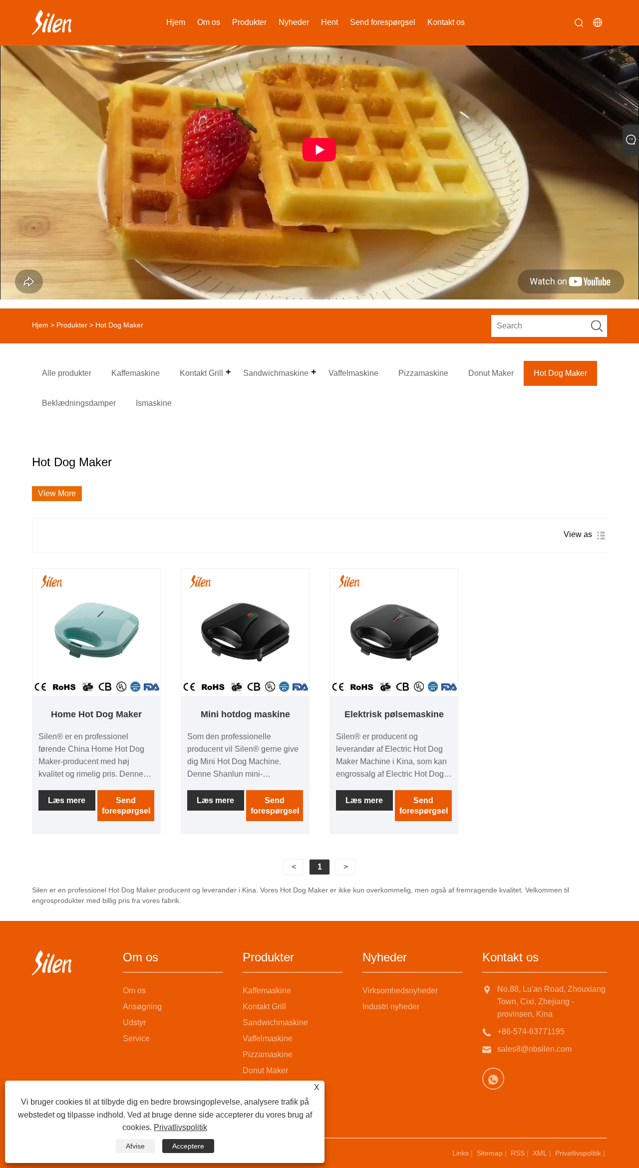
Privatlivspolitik (578, 1153)
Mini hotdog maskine (245, 714)
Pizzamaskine (268, 1054)
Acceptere (188, 1146)
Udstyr (134, 1022)
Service (136, 1038)
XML (540, 1153)
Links (460, 1153)
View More (57, 493)
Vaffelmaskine (268, 1038)
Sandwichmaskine (275, 1022)
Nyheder (294, 22)
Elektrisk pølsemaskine (394, 714)
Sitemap (490, 1153)
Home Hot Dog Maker (96, 714)
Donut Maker (265, 1070)
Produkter (249, 22)
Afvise (135, 1146)
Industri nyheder (390, 1006)
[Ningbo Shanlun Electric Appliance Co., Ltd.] (51, 22)
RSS (518, 1153)
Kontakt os (446, 22)
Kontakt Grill (264, 1006)
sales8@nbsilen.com (534, 1049)
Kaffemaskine (267, 990)
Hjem (175, 22)
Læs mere (66, 800)
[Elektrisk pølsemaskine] (394, 632)
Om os (208, 22)
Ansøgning (142, 1006)
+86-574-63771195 (531, 1031)
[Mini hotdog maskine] (245, 632)
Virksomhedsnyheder (400, 990)
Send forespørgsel (382, 22)
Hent (329, 22)
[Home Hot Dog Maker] (96, 632)
